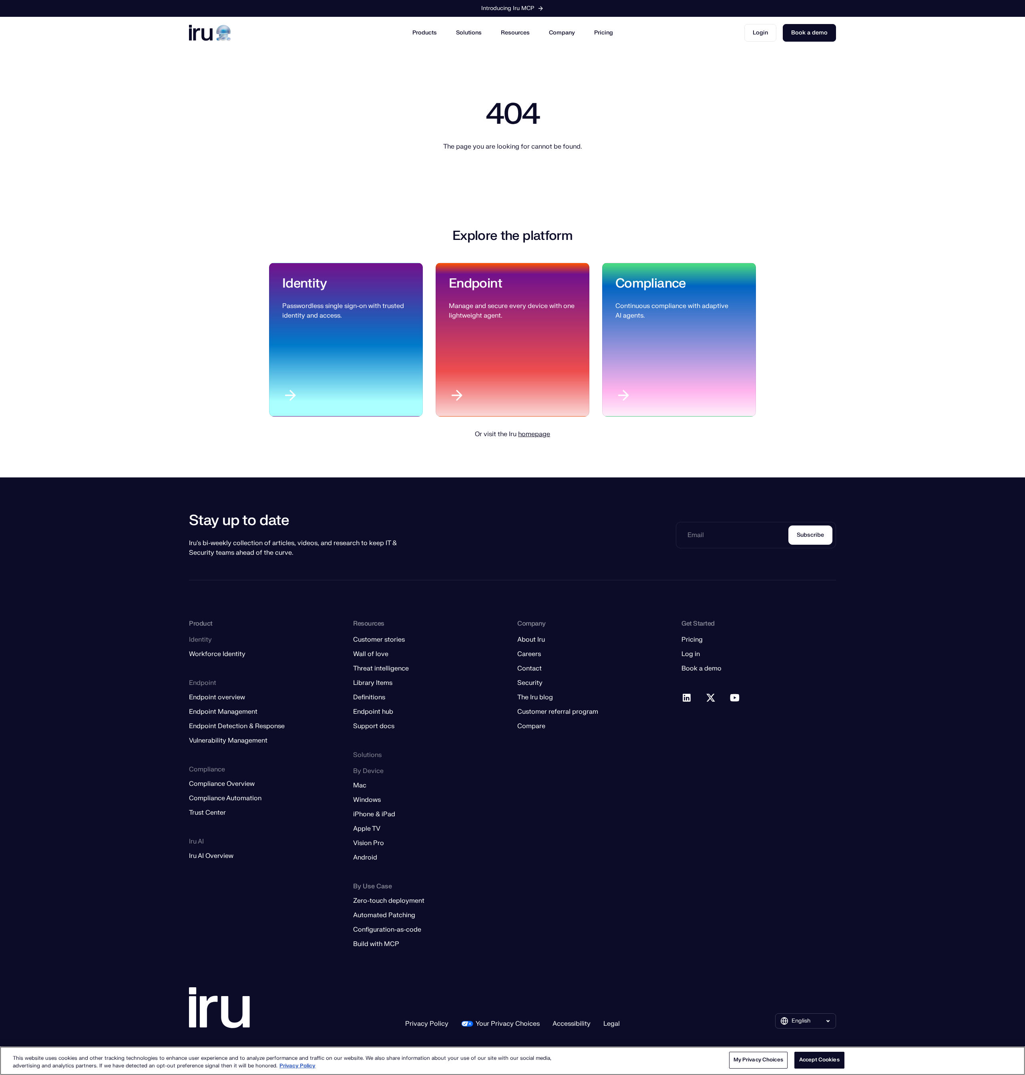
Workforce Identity (217, 654)
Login (760, 32)
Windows (367, 800)
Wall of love (370, 654)
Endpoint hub (373, 712)
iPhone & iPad (374, 814)
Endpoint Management (223, 712)
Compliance (650, 283)
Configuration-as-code (387, 930)
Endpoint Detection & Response (237, 726)
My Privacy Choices (758, 1060)
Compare (531, 726)
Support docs (373, 726)
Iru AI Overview (211, 856)
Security (530, 683)
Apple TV (366, 829)
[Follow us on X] (711, 698)
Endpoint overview (217, 697)
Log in (690, 654)
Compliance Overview (222, 784)
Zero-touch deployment (388, 901)
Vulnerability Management (228, 741)
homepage (534, 434)
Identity (304, 283)
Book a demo (809, 32)
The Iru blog (535, 697)
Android (365, 858)
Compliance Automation (225, 798)
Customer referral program (557, 712)
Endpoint (475, 283)
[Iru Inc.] (219, 1008)
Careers (529, 654)
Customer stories (379, 640)
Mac (359, 785)
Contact (529, 668)
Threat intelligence (381, 668)
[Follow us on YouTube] (735, 698)
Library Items (372, 683)
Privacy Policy (426, 1024)
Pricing (603, 32)
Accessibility (572, 1024)
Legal (611, 1024)
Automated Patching (384, 915)
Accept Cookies (819, 1060)
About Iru (531, 640)
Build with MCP (376, 944)
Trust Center (207, 813)
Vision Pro (368, 843)
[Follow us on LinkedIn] (687, 698)
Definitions (369, 697)
